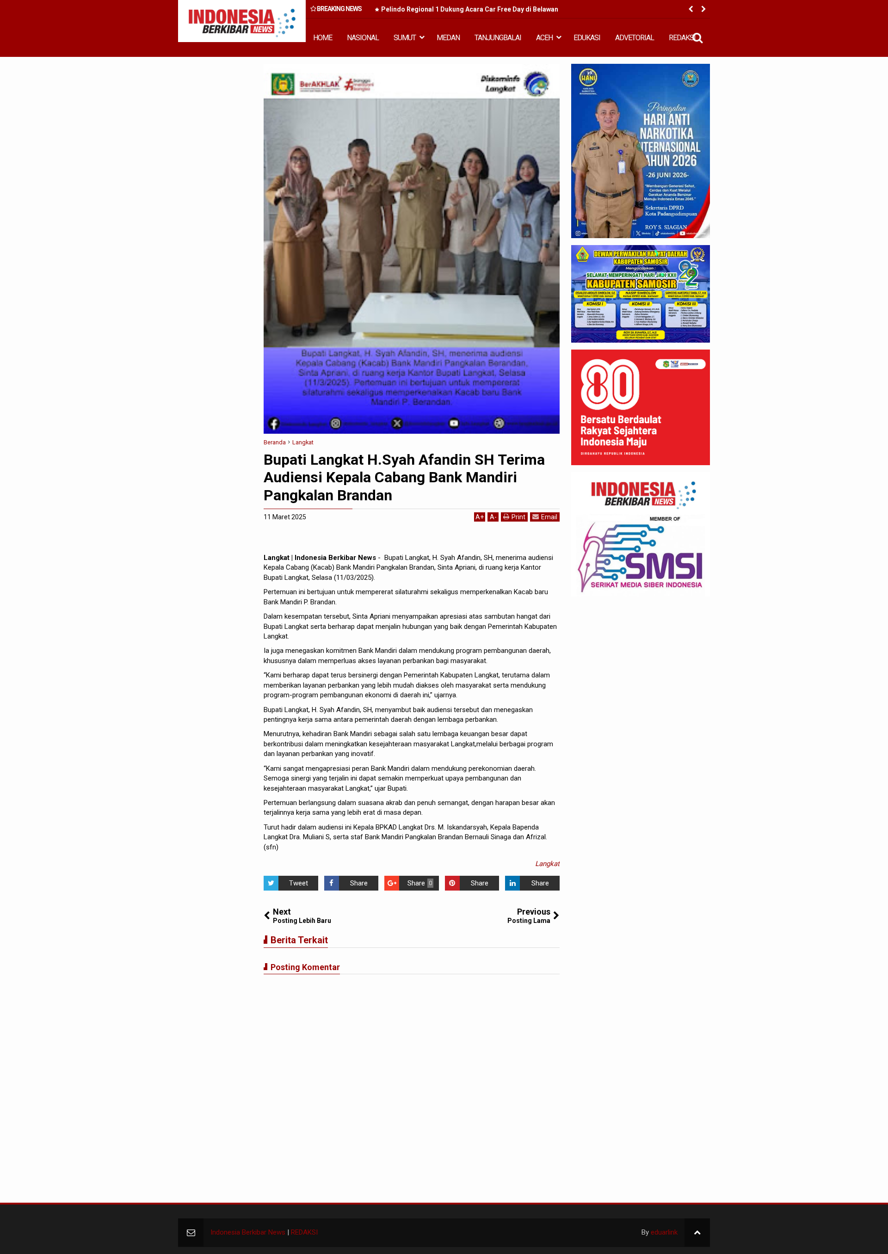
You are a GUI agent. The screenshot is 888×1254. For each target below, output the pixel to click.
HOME (322, 37)
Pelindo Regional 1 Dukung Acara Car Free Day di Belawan (469, 9)
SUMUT (405, 37)
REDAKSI (682, 37)
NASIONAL (363, 37)
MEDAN (448, 37)
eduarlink (664, 1232)
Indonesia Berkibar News (247, 1232)
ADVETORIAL (634, 37)
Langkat (547, 864)
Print (518, 517)
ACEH (544, 37)
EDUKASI (587, 37)
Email (549, 517)
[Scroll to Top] (697, 1232)
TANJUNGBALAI (498, 37)
